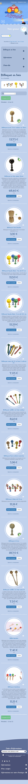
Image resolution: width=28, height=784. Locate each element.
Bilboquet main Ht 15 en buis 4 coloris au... (14, 361)
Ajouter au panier (11, 144)
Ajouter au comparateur (13, 149)
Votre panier (16, 30)
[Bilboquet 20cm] (14, 529)
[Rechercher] (10, 36)
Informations (7, 57)
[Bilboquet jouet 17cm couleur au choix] (14, 116)
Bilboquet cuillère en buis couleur (14, 410)
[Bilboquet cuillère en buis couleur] (14, 398)
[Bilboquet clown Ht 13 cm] (14, 487)
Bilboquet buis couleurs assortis (14, 456)
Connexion (14, 2)
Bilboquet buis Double (14, 227)
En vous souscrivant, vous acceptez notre (15, 755)
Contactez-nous (22, 2)
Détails (19, 144)
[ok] (25, 751)
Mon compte (5, 769)
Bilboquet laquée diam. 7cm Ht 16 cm (14, 270)
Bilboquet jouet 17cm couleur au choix (14, 127)
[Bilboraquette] (14, 626)
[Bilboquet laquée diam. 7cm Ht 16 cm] (14, 259)
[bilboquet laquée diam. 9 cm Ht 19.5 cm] (14, 302)
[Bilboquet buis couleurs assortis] (14, 444)
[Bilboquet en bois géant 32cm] (14, 164)
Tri (3, 93)
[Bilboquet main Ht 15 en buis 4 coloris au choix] (14, 349)
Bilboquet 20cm (14, 541)
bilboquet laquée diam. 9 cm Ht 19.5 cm (14, 314)
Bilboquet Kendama (14, 687)
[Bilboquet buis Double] (14, 216)
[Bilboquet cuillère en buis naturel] (14, 578)
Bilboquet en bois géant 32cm (14, 176)
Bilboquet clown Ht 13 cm (14, 499)
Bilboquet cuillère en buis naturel (13, 589)
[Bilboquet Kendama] (14, 675)
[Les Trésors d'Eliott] (14, 11)
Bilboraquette (14, 638)
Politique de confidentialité (15, 756)
